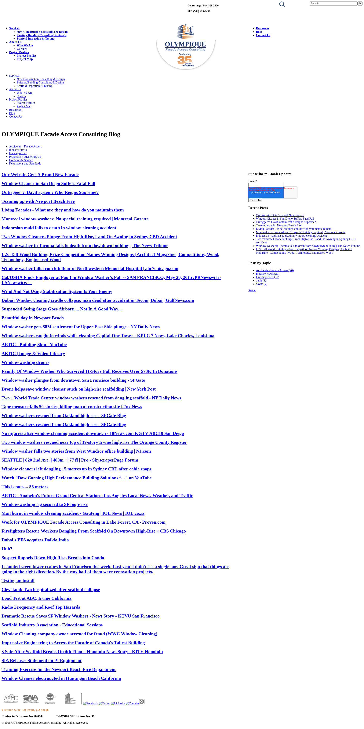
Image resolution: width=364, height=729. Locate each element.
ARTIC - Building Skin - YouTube (34, 344)
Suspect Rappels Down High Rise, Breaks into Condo (53, 557)
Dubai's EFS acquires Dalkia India (35, 539)
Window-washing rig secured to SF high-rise (45, 504)
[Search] (360, 3)
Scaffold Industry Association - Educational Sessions (52, 624)
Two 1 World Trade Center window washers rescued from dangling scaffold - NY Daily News (91, 397)
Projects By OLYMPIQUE (25, 156)
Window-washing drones (25, 362)
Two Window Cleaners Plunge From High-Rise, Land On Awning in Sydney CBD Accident (89, 236)
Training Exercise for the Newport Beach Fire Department (59, 669)
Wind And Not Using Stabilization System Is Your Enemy (57, 291)
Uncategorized (18, 153)
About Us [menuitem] (15, 42)
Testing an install (18, 580)
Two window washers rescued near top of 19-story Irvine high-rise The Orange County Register (94, 442)
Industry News (18, 149)
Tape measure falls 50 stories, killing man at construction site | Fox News (72, 406)
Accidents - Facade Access (275, 270)
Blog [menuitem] (259, 31)
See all (252, 290)
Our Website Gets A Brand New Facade (40, 174)
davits (261, 283)
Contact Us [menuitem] (263, 35)
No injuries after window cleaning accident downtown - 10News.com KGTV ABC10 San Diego (93, 433)
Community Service (21, 160)
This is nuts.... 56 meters (25, 486)
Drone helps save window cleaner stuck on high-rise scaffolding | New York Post (79, 389)
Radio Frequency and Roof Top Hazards (41, 607)
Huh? (7, 548)
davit (261, 280)
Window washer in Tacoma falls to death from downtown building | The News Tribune (85, 245)
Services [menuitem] (14, 28)
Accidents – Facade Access (25, 146)
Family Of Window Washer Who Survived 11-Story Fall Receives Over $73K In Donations (89, 371)
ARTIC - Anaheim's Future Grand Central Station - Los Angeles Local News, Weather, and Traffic (97, 495)
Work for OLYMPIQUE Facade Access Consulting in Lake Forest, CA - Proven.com (84, 522)
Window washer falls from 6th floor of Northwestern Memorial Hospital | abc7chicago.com (90, 268)
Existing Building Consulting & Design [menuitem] (41, 35)
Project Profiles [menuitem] (19, 52)
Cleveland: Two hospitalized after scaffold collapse (51, 589)
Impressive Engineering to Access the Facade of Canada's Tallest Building (73, 642)
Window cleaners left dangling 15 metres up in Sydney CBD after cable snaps (76, 468)
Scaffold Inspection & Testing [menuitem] (35, 38)
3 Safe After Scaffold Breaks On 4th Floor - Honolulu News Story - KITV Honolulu (82, 651)
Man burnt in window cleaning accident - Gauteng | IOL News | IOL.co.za (73, 513)
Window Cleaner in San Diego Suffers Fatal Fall (48, 183)
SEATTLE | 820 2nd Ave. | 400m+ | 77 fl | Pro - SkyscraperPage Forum (70, 460)
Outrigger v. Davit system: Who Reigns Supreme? (50, 192)
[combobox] (334, 3)
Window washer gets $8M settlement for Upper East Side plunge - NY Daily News (81, 326)
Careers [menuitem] (22, 48)
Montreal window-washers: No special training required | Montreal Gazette (75, 218)
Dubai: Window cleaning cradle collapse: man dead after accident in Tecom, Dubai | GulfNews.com (98, 300)
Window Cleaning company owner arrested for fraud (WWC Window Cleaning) (79, 633)
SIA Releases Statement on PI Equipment (42, 660)
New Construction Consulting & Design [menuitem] (42, 31)
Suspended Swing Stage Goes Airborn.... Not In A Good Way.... (62, 308)
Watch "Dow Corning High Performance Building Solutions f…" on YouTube (77, 477)
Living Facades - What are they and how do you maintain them (63, 209)
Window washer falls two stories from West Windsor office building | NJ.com (76, 451)
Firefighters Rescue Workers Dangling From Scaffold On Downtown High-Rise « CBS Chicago (94, 531)
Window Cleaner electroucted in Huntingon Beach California (61, 678)
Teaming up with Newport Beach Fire (38, 201)
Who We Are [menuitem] (25, 45)
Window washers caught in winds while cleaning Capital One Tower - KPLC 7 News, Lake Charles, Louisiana (108, 335)
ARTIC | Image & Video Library (33, 353)
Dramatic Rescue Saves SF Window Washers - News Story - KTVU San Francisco (81, 616)
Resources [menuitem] (262, 28)
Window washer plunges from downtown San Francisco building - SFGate (73, 380)
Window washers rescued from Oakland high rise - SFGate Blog (64, 415)
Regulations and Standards (25, 163)
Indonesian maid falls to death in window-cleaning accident (59, 227)
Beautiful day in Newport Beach (33, 317)
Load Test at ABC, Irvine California (36, 598)
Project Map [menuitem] (25, 59)
